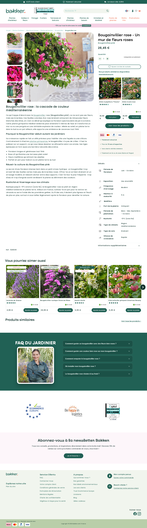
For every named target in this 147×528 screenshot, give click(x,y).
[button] (59, 11)
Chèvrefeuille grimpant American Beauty (124, 300)
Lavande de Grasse (13, 300)
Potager (35, 18)
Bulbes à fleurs (25, 19)
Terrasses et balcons (55, 19)
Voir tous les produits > (120, 125)
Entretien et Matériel (98, 19)
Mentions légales (46, 494)
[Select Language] (127, 11)
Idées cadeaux (79, 501)
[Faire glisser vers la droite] (16, 104)
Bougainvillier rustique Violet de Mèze (55, 300)
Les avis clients (80, 488)
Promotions (134, 18)
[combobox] (86, 11)
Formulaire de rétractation (50, 491)
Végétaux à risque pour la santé (53, 501)
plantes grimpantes (39, 141)
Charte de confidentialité (50, 498)
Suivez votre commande (124, 478)
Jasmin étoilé (79, 300)
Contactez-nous (46, 481)
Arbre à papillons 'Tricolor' (109, 102)
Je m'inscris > (73, 456)
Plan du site (10, 486)
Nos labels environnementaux (85, 484)
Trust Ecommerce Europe (84, 491)
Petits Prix (124, 19)
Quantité (102, 54)
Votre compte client (48, 484)
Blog (75, 498)
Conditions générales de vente (52, 488)
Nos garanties (79, 481)
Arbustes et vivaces (32, 30)
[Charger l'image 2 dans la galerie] (15, 40)
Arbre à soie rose (128, 102)
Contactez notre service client (126, 488)
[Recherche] (107, 10)
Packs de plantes (113, 19)
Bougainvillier (59, 30)
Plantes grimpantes (47, 30)
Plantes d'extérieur (12, 19)
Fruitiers (43, 18)
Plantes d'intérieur (70, 19)
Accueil (8, 30)
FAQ (41, 478)
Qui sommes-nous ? (82, 478)
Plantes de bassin (84, 19)
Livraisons (77, 494)
